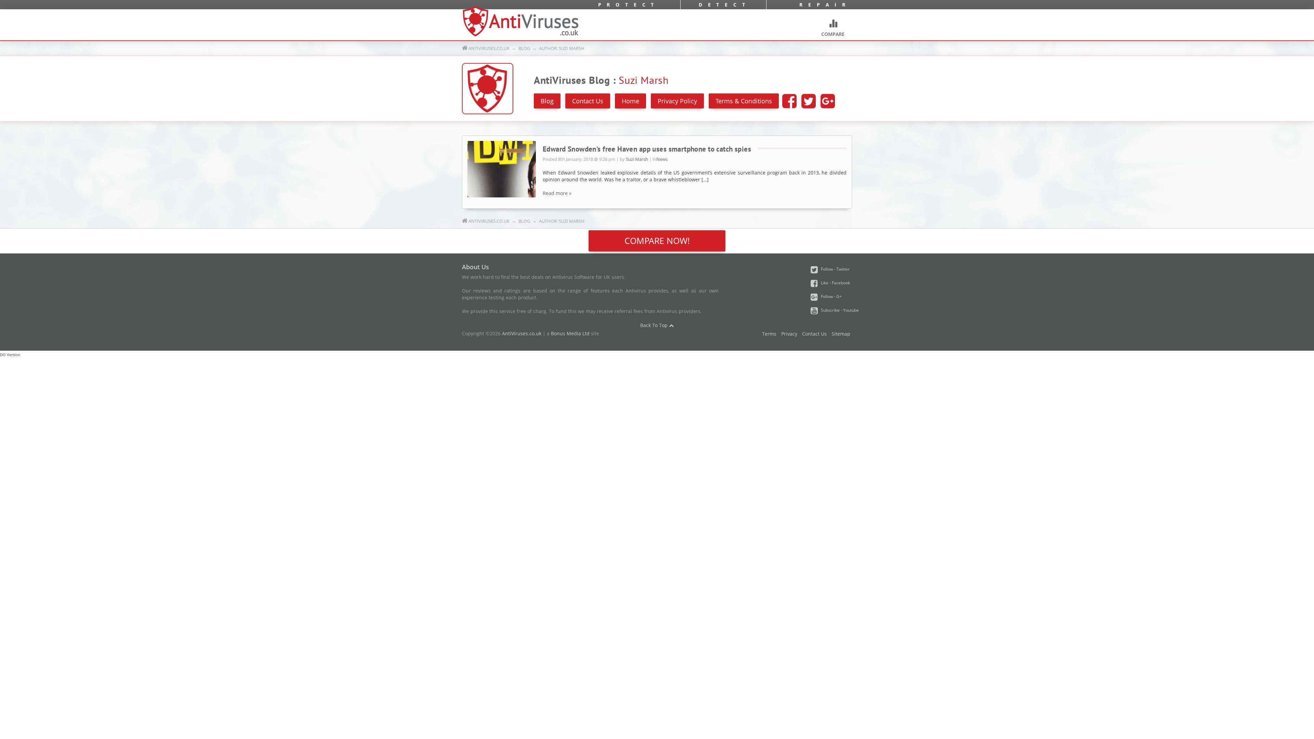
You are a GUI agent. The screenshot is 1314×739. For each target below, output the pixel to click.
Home (630, 101)
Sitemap (841, 333)
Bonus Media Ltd (570, 333)
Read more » (557, 193)
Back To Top (654, 325)
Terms (769, 333)
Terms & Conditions (744, 101)
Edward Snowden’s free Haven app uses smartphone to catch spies (647, 149)
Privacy (789, 333)
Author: (561, 48)
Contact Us (587, 101)
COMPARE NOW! (657, 240)
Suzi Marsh (637, 159)
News (662, 159)
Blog (524, 48)
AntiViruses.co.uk (489, 48)
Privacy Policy (677, 101)
